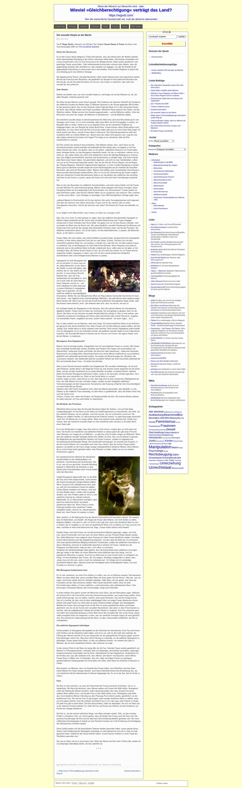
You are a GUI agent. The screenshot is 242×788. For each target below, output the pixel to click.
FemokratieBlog (157, 323)
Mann (84, 765)
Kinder (169, 440)
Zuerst (153, 284)
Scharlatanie (155, 457)
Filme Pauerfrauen (161, 209)
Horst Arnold (166, 438)
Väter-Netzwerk (157, 281)
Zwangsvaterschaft (158, 287)
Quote (166, 451)
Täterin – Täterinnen (158, 271)
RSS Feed (166, 31)
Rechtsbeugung (160, 454)
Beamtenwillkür (173, 414)
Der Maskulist (156, 232)
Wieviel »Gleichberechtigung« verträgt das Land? (121, 10)
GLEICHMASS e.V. (158, 338)
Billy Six (180, 418)
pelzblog (154, 369)
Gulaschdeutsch (171, 432)
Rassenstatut (159, 189)
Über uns (82, 783)
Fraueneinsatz (154, 426)
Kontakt (91, 783)
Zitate (105, 26)
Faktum (153, 255)
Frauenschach (157, 57)
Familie (152, 422)
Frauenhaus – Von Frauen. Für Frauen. (165, 328)
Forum (115, 26)
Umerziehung (115, 765)
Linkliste (83, 26)
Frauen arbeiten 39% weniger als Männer (167, 70)
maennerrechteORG (158, 358)
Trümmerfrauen (154, 464)
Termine (72, 26)
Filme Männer (159, 206)
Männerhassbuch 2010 (162, 180)
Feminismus (72, 765)
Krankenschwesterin (133, 771)
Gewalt (170, 429)
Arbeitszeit (178, 412)
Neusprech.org (156, 364)
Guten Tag (60, 26)
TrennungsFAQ (156, 276)
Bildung (173, 418)
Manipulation (160, 447)
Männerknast (159, 186)
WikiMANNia (156, 73)
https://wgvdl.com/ (121, 15)
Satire (175, 454)
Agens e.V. (155, 224)
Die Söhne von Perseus (160, 306)
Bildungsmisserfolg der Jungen (165, 165)
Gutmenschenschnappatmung (161, 435)
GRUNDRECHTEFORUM (160, 343)
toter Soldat (169, 460)
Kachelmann (160, 441)
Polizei (181, 448)
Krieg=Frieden (178, 441)
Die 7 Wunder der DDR (159, 104)
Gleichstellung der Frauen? (164, 177)
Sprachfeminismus (161, 192)
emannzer (155, 313)
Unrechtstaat (160, 467)
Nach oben (163, 783)
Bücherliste (158, 168)
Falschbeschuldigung (159, 385)
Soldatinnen (160, 460)
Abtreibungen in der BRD (163, 162)
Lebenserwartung (155, 443)
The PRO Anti (156, 372)
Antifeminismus (169, 412)
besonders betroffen (159, 417)
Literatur (95, 26)
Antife (153, 300)
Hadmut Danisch (157, 353)
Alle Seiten (136, 26)
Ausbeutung (156, 414)
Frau (80, 765)
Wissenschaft (93, 765)
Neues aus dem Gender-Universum (164, 361)
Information (156, 160)
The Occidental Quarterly (89, 47)
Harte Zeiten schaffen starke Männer (164, 90)
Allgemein (63, 765)
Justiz (152, 440)
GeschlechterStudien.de (160, 258)
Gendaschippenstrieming (157, 430)
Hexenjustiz (155, 437)
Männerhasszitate (160, 183)
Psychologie (156, 450)
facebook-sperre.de (158, 250)
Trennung (177, 460)
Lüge (169, 443)
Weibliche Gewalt (160, 195)
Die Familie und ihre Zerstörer (162, 242)
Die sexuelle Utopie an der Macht (163, 113)
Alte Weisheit (156, 411)
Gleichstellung (156, 432)
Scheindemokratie (171, 457)
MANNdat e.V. (156, 266)
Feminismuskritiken (161, 174)
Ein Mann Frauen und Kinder (162, 131)
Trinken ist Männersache (160, 107)
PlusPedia (155, 393)
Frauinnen (106, 765)
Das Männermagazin (159, 227)
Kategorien (152, 149)
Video (124, 26)
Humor (154, 212)
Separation (152, 460)
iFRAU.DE (155, 263)
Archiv (150, 141)
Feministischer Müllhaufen (164, 171)
